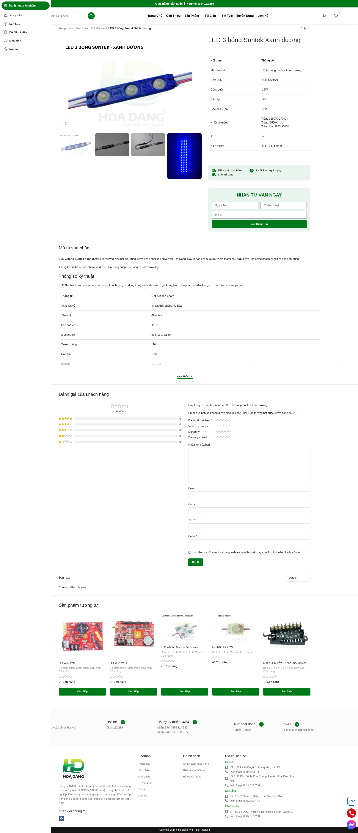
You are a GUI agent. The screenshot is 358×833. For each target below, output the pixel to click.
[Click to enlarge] (66, 124)
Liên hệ (142, 795)
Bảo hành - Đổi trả (194, 770)
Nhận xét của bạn (200, 444)
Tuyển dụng (145, 782)
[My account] (324, 16)
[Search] (91, 15)
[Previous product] (301, 28)
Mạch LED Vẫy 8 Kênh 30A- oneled (284, 662)
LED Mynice (196, 651)
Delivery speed (197, 437)
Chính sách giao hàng (196, 763)
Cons (191, 504)
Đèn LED (80, 28)
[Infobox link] (115, 722)
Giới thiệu (144, 776)
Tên (191, 520)
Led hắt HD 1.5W (222, 647)
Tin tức (142, 789)
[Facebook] (61, 818)
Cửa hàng (64, 671)
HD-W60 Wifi (67, 662)
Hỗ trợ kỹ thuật (192, 776)
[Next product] (308, 28)
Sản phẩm (144, 770)
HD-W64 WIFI (118, 662)
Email (192, 536)
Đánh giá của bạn (200, 420)
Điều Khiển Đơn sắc (292, 667)
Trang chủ (65, 28)
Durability (194, 431)
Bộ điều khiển (67, 667)
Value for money (198, 426)
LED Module (97, 28)
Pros (191, 488)
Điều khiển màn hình (88, 667)
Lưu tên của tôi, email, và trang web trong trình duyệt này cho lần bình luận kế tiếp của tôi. (246, 552)
